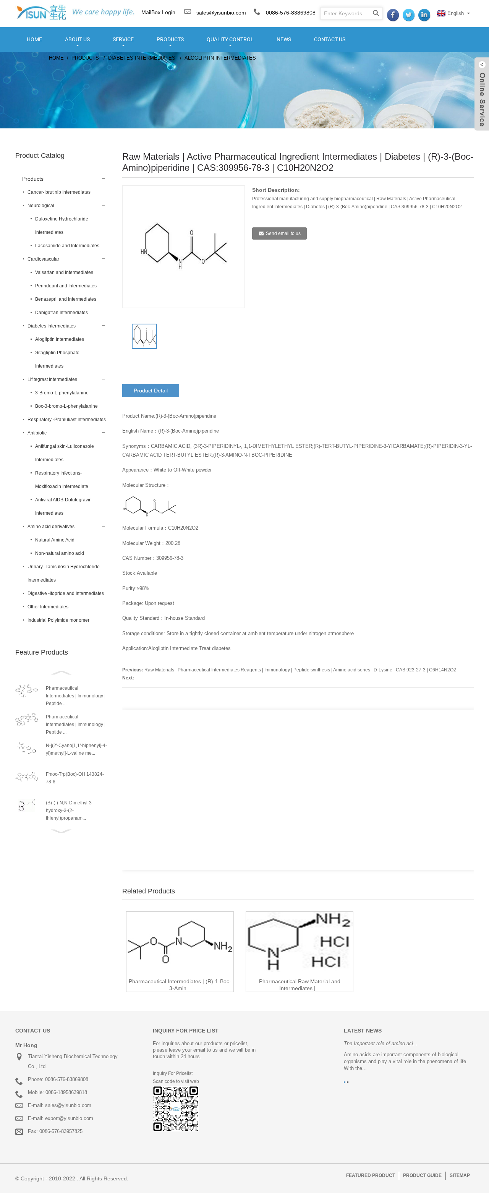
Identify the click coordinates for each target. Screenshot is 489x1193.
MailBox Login (158, 12)
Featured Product (370, 1175)
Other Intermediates (48, 606)
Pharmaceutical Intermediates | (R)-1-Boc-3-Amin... (180, 984)
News (284, 39)
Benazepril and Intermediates (65, 299)
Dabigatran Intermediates (61, 312)
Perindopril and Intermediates (66, 286)
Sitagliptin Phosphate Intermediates (57, 359)
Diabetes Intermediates (141, 58)
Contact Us (329, 39)
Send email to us (283, 233)
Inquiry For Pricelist (173, 1073)
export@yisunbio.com (69, 1118)
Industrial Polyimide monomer (58, 620)
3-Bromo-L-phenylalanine (62, 393)
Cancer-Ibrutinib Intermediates (59, 192)
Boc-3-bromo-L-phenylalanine (66, 406)
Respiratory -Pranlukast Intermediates (67, 419)
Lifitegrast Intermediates (52, 379)
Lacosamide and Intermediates (67, 245)
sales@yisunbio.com (220, 13)
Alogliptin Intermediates (220, 58)
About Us (77, 39)
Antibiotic (37, 433)
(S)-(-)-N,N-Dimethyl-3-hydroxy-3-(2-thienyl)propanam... (69, 810)
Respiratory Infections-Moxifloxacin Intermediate (61, 479)
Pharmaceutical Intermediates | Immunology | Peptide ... (75, 696)
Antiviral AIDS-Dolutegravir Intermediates (63, 506)
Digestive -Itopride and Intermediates (66, 593)
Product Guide (422, 1175)
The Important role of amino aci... (381, 1043)
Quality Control (230, 39)
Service (123, 39)
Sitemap (460, 1175)
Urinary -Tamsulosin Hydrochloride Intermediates (64, 573)
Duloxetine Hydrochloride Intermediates (61, 225)
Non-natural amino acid (59, 553)
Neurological (41, 205)
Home (34, 39)
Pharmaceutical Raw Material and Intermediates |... (299, 984)
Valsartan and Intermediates (64, 272)
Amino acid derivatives (51, 526)
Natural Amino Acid (54, 540)
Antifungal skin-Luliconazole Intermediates (64, 453)
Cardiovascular (43, 259)
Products (170, 39)
